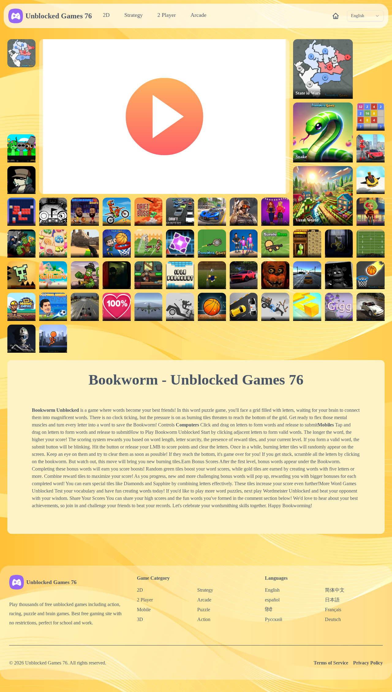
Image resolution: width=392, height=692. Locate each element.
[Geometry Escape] (180, 243)
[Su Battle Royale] (212, 243)
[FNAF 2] (275, 275)
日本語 (332, 599)
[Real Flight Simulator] (148, 307)
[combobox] (365, 15)
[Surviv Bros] (275, 243)
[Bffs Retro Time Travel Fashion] (370, 212)
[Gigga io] (339, 307)
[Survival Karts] (370, 180)
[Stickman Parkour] (53, 339)
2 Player (166, 15)
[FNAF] (339, 275)
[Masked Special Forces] (21, 339)
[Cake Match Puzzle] (53, 243)
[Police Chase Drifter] (244, 307)
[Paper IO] (307, 307)
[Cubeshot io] (85, 243)
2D (106, 15)
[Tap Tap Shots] (370, 275)
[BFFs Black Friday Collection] (275, 212)
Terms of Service (331, 662)
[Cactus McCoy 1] (85, 275)
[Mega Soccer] (244, 243)
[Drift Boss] (148, 212)
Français (333, 609)
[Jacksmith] (148, 275)
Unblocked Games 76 (58, 16)
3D (140, 619)
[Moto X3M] (117, 212)
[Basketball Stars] (85, 212)
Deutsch (333, 619)
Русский (273, 619)
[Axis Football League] (370, 243)
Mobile (144, 609)
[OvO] (53, 212)
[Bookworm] (307, 243)
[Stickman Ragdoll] (180, 307)
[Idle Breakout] (180, 275)
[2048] (370, 116)
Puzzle (203, 609)
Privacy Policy (368, 662)
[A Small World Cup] (212, 275)
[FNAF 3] (117, 275)
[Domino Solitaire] (53, 275)
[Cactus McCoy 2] (21, 243)
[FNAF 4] (339, 243)
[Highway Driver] (85, 307)
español (272, 599)
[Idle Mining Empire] (21, 307)
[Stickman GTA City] (370, 148)
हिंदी (268, 609)
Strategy (133, 15)
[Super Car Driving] (212, 212)
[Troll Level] (21, 275)
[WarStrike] (244, 212)
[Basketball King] (117, 243)
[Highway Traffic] (307, 275)
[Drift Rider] (370, 307)
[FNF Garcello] (21, 180)
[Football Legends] (53, 307)
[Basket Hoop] (212, 307)
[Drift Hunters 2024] (244, 275)
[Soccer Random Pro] (148, 243)
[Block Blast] (21, 212)
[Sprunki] (21, 148)
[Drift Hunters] (180, 212)
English (272, 590)
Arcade (198, 15)
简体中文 (335, 590)
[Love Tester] (117, 307)
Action (203, 619)
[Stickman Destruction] (275, 307)
